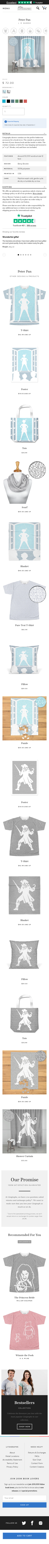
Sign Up (24, 1505)
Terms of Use (12, 1463)
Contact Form (37, 1463)
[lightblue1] (4, 101)
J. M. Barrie (24, 23)
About (12, 1453)
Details (6, 133)
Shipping (7, 187)
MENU (6, 8)
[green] (17, 101)
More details (37, 193)
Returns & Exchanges (37, 1453)
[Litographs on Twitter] (24, 1523)
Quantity (6, 106)
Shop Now (24, 1427)
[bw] (8, 101)
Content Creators (37, 1467)
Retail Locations (12, 1456)
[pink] (25, 101)
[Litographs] (25, 8)
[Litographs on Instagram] (40, 1523)
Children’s (24, 1242)
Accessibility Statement (12, 1460)
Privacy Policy (12, 1467)
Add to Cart (24, 1536)
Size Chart (37, 1460)
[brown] (21, 101)
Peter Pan (24, 20)
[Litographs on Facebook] (32, 1523)
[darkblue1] (13, 101)
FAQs (37, 1456)
